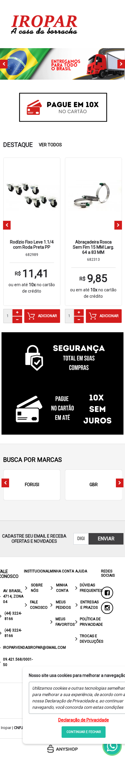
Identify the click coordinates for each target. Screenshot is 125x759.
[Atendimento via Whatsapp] (112, 746)
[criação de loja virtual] (62, 749)
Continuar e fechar (83, 732)
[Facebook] (107, 593)
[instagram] (107, 608)
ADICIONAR (47, 316)
